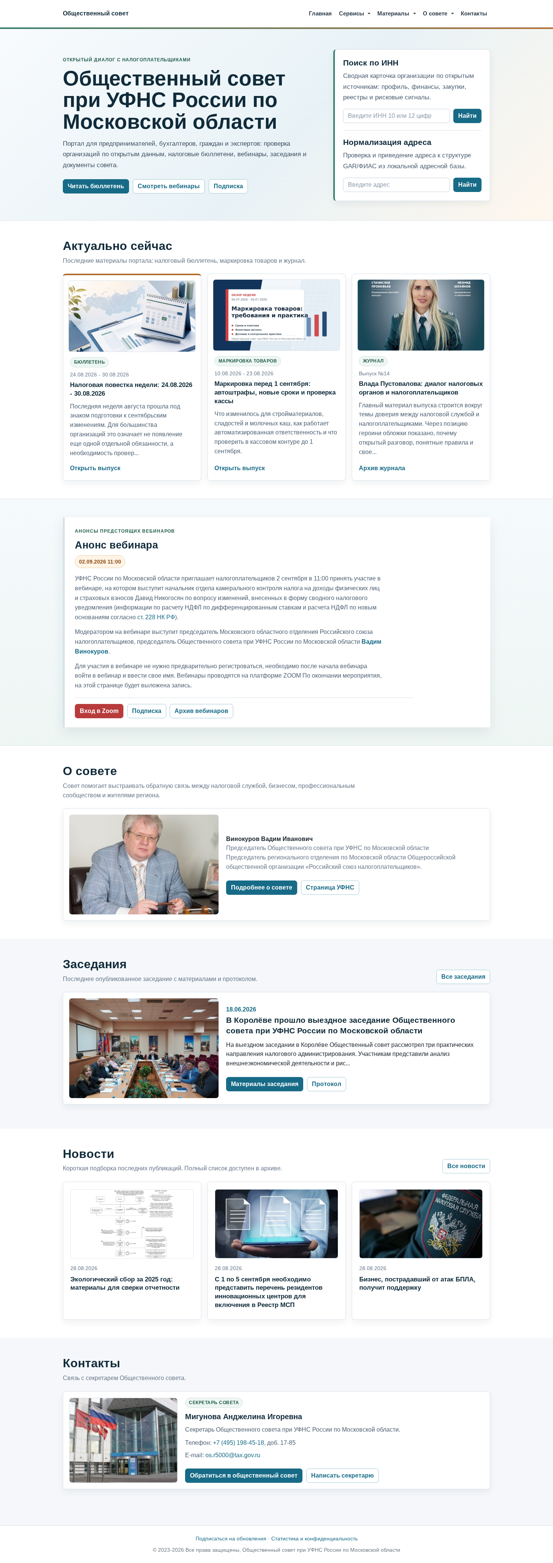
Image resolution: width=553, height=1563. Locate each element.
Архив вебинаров (201, 711)
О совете (435, 13)
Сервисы (351, 13)
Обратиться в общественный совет (244, 1475)
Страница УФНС (330, 887)
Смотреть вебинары (169, 186)
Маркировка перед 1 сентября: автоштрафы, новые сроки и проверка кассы (275, 392)
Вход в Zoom (99, 711)
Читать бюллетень (96, 186)
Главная (320, 13)
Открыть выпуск (95, 468)
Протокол (326, 1084)
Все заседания (463, 976)
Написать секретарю (342, 1475)
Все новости (466, 1166)
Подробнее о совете (261, 887)
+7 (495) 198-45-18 (238, 1443)
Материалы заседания (264, 1084)
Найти (467, 116)
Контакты (474, 13)
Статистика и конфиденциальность (314, 1539)
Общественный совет (96, 13)
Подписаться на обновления (231, 1539)
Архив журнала (382, 468)
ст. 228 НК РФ (156, 617)
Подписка (228, 186)
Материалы (393, 13)
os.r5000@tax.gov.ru (232, 1455)
